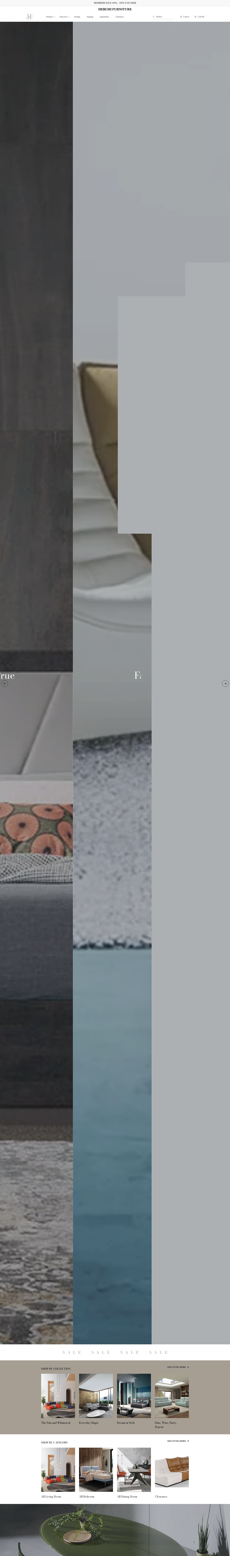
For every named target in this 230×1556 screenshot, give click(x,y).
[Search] (154, 16)
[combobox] (163, 16)
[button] (4, 683)
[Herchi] (29, 16)
